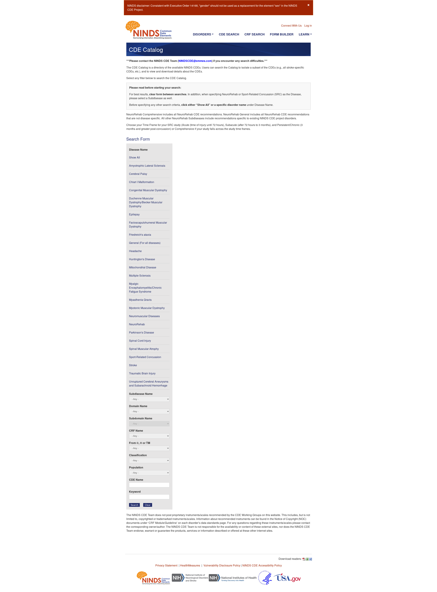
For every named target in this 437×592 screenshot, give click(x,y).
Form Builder (281, 34)
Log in (308, 25)
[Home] (150, 29)
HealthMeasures (190, 565)
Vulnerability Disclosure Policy (221, 565)
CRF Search (254, 34)
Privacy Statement (166, 565)
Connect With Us (291, 25)
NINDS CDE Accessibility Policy (262, 565)
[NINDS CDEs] (153, 577)
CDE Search (229, 34)
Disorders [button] (202, 34)
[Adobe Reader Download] (303, 559)
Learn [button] (304, 34)
